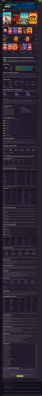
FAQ (8, 385)
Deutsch (8, 382)
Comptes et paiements (6, 385)
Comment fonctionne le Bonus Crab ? (6, 353)
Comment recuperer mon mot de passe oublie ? (7, 348)
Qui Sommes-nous (5, 384)
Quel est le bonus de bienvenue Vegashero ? (7, 346)
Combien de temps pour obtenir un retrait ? (7, 355)
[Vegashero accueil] (3, 0)
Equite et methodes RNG (33, 384)
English (4, 382)
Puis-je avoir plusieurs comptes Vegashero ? (7, 360)
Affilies (9, 385)
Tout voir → (36, 11)
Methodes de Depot (12, 385)
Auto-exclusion (15, 384)
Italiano (11, 382)
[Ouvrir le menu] (0, 0)
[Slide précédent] (3, 5)
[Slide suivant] (36, 5)
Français (6, 382)
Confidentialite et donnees (38, 384)
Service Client (26, 384)
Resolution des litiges (18, 384)
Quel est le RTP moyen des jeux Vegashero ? (7, 362)
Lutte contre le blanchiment (23, 384)
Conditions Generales (9, 384)
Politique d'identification (29, 384)
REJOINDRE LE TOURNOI (7, 6)
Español (10, 382)
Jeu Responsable (12, 384)
